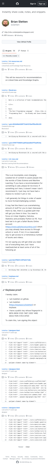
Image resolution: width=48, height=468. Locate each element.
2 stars (30, 96)
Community (34, 457)
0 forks (11, 69)
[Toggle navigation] (3, 3)
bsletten (5, 61)
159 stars (31, 167)
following (19, 35)
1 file (5, 69)
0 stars (30, 69)
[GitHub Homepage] (17, 462)
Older (28, 447)
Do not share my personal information (33, 459)
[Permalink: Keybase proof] (3, 290)
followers (9, 35)
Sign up (42, 4)
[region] (24, 78)
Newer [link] (20, 447)
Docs (41, 457)
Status (27, 457)
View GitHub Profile (24, 42)
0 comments (21, 69)
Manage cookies (15, 459)
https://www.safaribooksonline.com (21, 227)
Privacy (13, 457)
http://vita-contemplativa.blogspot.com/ (19, 32)
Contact (5, 459)
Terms (7, 457)
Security (20, 457)
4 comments (22, 167)
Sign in (33, 4)
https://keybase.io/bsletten (21, 305)
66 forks (12, 167)
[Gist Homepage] (17, 3)
